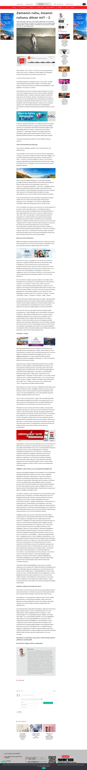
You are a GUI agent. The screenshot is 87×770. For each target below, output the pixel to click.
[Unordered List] (31, 699)
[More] (65, 27)
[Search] (84, 4)
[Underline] (26, 699)
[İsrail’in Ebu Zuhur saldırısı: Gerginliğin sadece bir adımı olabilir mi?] (64, 36)
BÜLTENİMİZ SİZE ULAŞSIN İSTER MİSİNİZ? (13, 757)
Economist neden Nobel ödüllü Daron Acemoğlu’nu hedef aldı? (64, 88)
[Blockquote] (33, 699)
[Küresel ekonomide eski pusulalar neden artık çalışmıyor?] (64, 95)
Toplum (61, 21)
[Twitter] (60, 27)
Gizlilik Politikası (54, 764)
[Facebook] (63, 27)
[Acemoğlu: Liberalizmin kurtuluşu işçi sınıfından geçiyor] (22, 728)
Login (54, 690)
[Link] (36, 699)
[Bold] (22, 699)
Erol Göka (30, 649)
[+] (40, 699)
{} (38, 699)
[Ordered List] (29, 699)
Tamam (43, 768)
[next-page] (37, 742)
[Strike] (28, 699)
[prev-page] (35, 742)
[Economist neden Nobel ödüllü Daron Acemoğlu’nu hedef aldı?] (64, 81)
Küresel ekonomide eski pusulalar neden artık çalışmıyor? (64, 101)
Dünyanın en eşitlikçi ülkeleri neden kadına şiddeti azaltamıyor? (49, 736)
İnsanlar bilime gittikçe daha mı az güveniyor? (36, 735)
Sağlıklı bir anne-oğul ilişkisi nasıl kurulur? (64, 74)
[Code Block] (35, 699)
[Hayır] (85, 766)
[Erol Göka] (22, 661)
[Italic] (24, 699)
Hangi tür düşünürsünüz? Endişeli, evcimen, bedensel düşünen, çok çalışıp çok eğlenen (64, 59)
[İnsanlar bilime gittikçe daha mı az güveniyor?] (36, 728)
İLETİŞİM (8, 761)
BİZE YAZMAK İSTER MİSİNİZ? (12, 753)
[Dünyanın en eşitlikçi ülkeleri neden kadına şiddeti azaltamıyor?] (49, 728)
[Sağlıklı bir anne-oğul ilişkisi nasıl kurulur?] (64, 69)
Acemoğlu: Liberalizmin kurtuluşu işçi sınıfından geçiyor (22, 736)
